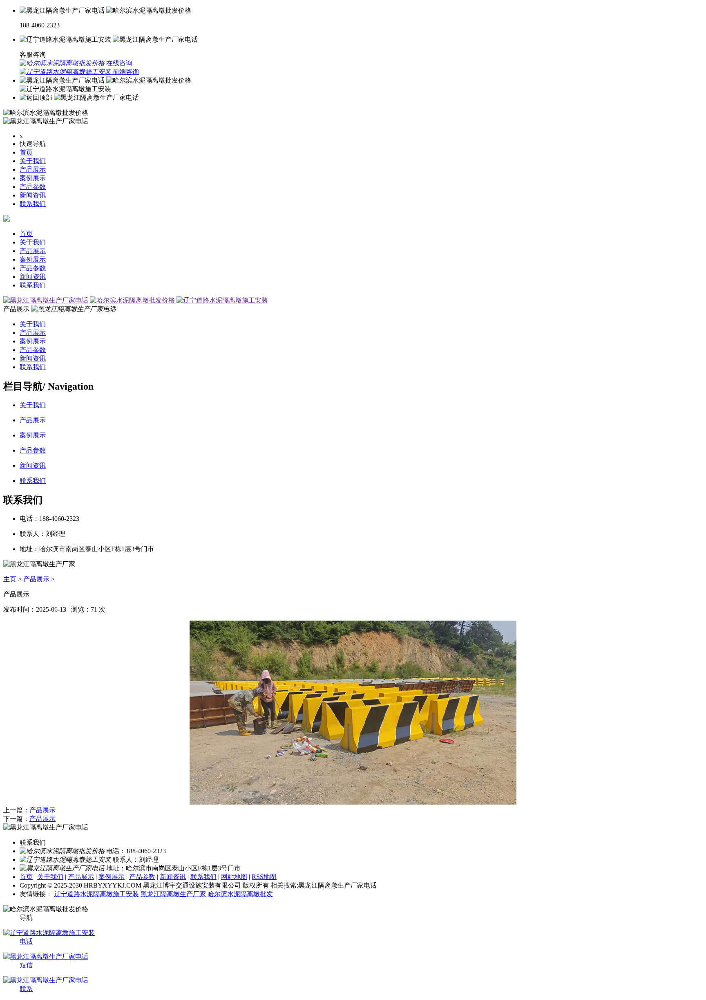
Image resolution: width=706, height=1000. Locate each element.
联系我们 (33, 203)
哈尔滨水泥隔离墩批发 (240, 893)
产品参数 (33, 186)
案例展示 (33, 178)
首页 (26, 152)
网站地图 (234, 876)
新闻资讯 (33, 195)
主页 (9, 579)
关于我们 (33, 160)
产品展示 (33, 169)
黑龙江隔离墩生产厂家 (173, 893)
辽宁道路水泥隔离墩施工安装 (96, 893)
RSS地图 (264, 876)
